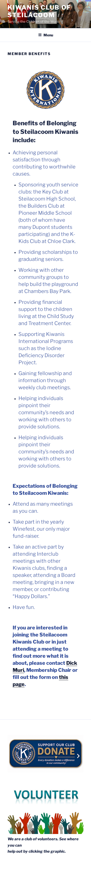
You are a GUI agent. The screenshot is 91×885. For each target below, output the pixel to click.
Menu (48, 35)
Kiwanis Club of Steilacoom (39, 11)
